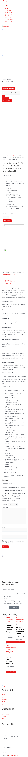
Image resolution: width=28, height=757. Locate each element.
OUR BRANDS (8, 14)
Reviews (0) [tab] (8, 283)
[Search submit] (3, 96)
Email (3, 534)
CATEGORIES (8, 10)
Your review (5, 507)
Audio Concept (3, 0)
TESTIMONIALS (9, 19)
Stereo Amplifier (11, 156)
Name (4, 527)
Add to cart (7, 220)
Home (4, 156)
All (22, 272)
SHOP (6, 8)
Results (5, 97)
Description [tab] (8, 280)
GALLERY (7, 16)
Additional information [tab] (10, 281)
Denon (14, 274)
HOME (6, 5)
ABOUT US (7, 7)
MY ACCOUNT (8, 12)
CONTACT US (8, 21)
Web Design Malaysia (13, 755)
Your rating (5, 504)
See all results (7, 100)
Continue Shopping (8, 88)
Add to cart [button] (11, 642)
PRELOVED (8, 17)
